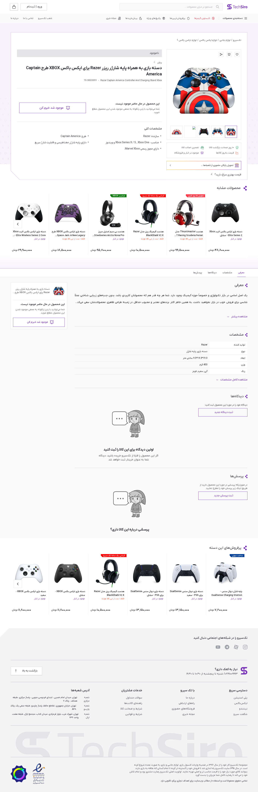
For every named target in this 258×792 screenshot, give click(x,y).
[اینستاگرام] (245, 647)
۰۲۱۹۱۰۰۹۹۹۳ (231, 674)
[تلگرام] (227, 647)
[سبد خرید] (14, 7)
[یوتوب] (218, 647)
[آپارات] (236, 647)
